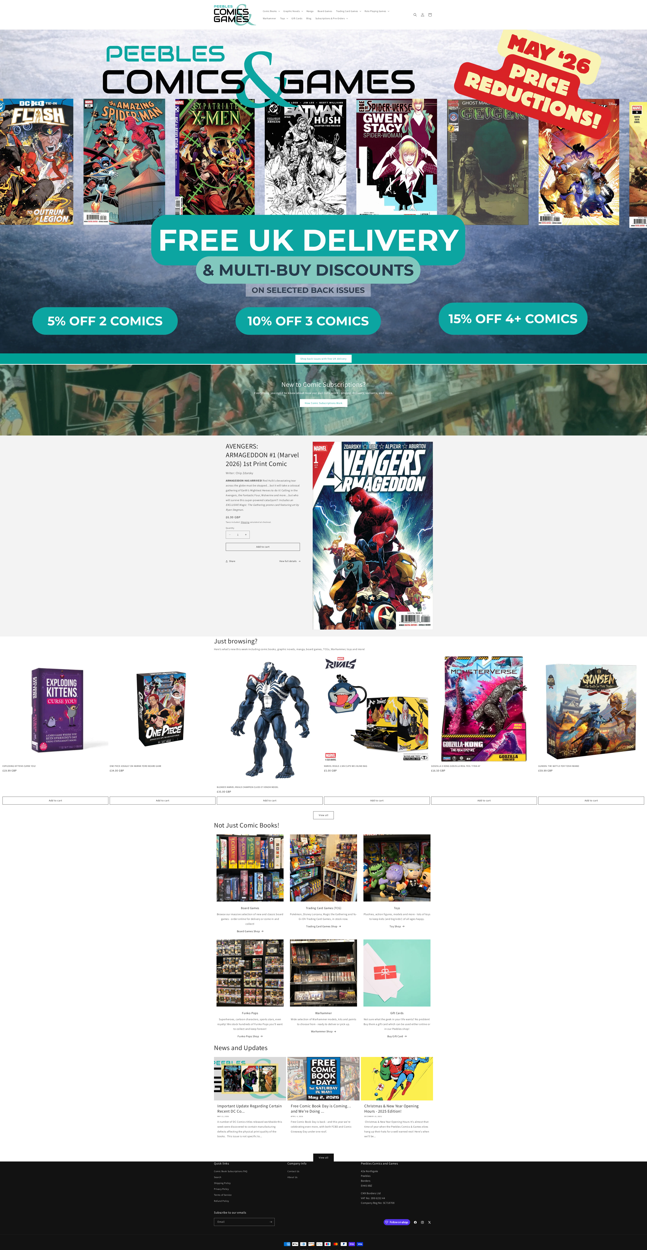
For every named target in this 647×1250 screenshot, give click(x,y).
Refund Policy (221, 1200)
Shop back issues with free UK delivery (323, 358)
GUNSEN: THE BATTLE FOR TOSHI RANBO (558, 766)
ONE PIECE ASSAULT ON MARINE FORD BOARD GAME (135, 766)
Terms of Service (223, 1194)
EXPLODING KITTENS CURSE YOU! (19, 766)
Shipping (245, 522)
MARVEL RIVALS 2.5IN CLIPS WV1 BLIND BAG (345, 766)
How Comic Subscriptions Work (323, 403)
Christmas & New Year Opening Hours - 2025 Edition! (391, 1108)
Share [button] (232, 561)
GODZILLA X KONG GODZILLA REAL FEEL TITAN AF (455, 766)
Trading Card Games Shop (321, 926)
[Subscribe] (270, 1222)
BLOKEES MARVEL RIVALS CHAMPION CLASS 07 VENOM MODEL (248, 787)
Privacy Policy (221, 1188)
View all (323, 815)
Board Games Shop (248, 931)
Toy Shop (395, 926)
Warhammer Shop (322, 1031)
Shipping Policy (222, 1183)
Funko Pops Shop (248, 1036)
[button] (271, 11)
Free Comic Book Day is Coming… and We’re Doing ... (321, 1108)
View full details (288, 561)
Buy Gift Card (395, 1036)
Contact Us (293, 1171)
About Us (292, 1177)
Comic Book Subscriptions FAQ (230, 1171)
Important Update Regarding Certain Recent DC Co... (249, 1108)
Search (217, 1177)
